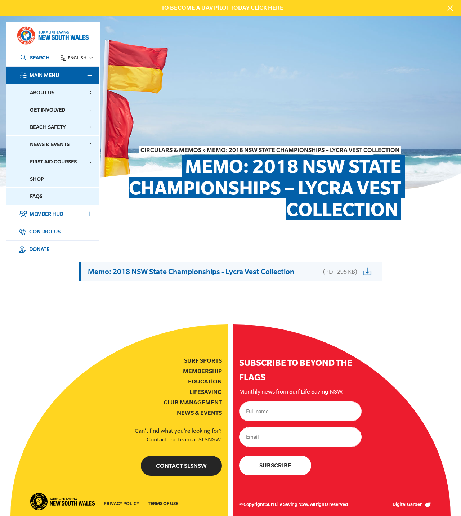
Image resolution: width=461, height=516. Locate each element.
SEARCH (40, 57)
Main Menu (44, 75)
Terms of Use (163, 503)
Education (205, 381)
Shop (37, 179)
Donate (38, 249)
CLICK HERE (267, 7)
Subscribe (275, 465)
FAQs (36, 196)
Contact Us (44, 231)
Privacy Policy (121, 503)
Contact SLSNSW (181, 465)
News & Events (199, 412)
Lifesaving (205, 392)
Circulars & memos (170, 150)
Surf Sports (203, 360)
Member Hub (46, 214)
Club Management (193, 402)
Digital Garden (408, 504)
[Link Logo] (53, 35)
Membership (202, 371)
